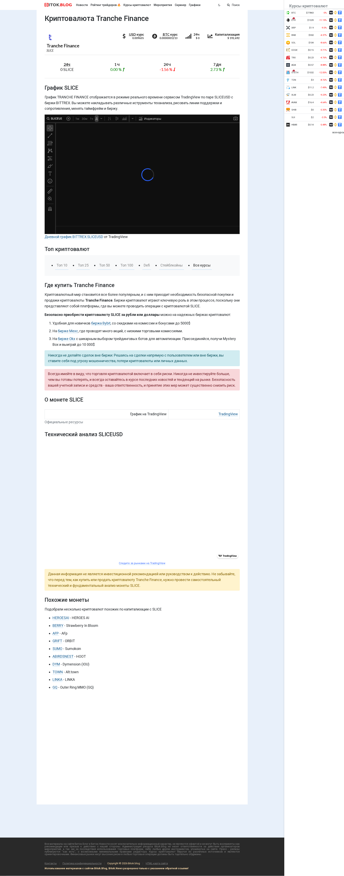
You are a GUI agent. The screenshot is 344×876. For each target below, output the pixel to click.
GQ (55, 687)
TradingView (228, 414)
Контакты (51, 863)
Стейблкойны (171, 265)
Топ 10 (62, 265)
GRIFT (57, 641)
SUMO (57, 649)
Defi (147, 265)
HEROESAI (61, 618)
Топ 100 (126, 265)
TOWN (58, 672)
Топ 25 (83, 265)
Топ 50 (104, 265)
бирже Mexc (68, 331)
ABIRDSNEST (63, 656)
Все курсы (202, 265)
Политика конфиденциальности (82, 863)
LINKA (57, 679)
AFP (56, 633)
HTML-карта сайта (157, 863)
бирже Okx (66, 339)
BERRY (58, 625)
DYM (56, 664)
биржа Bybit (100, 323)
